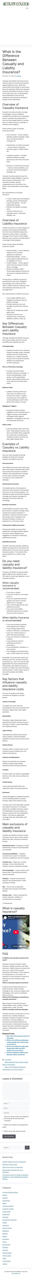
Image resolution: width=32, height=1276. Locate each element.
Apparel (5, 1198)
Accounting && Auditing (10, 1192)
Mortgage (5, 1239)
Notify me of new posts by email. (15, 1131)
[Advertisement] (16, 29)
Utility (4, 1258)
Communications (7, 1206)
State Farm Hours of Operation (12, 1167)
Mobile (4, 1236)
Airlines (4, 1195)
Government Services (9, 1220)
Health (4, 1222)
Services (5, 1250)
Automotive (6, 1200)
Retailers (5, 1247)
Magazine (5, 1231)
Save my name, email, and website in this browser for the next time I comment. (16, 1119)
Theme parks (6, 1255)
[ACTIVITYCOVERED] (16, 3)
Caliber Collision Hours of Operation (14, 1162)
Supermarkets (7, 1253)
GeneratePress (16, 1273)
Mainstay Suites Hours (9, 1164)
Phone (4, 1242)
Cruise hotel (6, 1211)
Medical (5, 1233)
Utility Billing (6, 1261)
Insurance (8, 1059)
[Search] (27, 1148)
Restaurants (6, 1244)
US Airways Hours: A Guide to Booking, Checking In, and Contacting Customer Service (15, 1177)
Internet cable (7, 1228)
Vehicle (4, 1264)
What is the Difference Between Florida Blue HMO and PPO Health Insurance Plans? (18, 1048)
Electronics (6, 1214)
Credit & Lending (8, 1209)
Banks (4, 1203)
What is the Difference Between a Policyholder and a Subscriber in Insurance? (18, 1042)
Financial (5, 1217)
